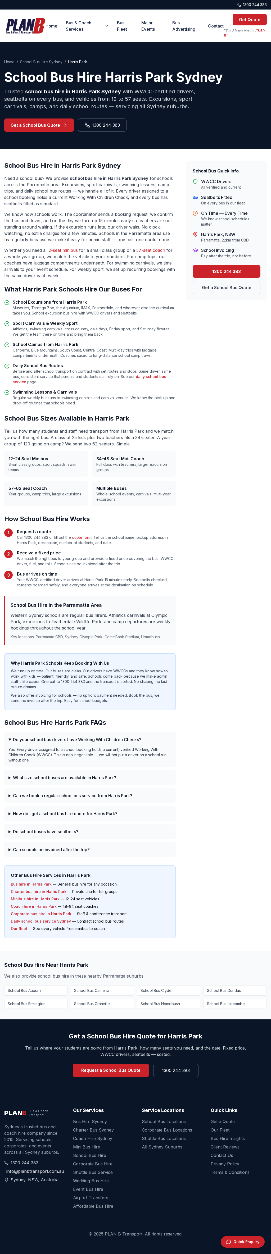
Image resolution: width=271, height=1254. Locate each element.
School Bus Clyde (156, 990)
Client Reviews (225, 1147)
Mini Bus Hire (86, 1147)
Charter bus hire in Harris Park (38, 891)
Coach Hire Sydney (92, 1138)
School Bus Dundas (224, 990)
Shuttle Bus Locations (164, 1138)
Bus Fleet (122, 26)
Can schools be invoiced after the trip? (51, 849)
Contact (216, 26)
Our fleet (19, 928)
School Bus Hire (89, 1155)
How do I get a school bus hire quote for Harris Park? (65, 813)
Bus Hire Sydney (90, 1121)
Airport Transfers (90, 1197)
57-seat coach (150, 250)
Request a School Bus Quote (111, 1070)
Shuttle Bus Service (93, 1172)
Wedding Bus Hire (91, 1180)
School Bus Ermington (27, 1003)
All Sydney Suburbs (162, 1147)
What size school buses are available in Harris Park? (64, 777)
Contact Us (222, 1155)
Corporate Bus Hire (92, 1163)
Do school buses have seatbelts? (45, 831)
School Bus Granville (92, 1003)
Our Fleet (220, 1130)
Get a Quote (223, 1121)
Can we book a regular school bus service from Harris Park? (72, 795)
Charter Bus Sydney (93, 1130)
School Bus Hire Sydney (41, 62)
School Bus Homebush (160, 1003)
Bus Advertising (183, 26)
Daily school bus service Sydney (41, 921)
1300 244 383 (255, 4)
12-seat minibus (62, 250)
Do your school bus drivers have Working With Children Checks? (77, 739)
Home (51, 26)
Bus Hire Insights (228, 1138)
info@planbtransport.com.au (33, 1171)
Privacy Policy (225, 1163)
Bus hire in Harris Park (31, 884)
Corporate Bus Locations (167, 1130)
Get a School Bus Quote (35, 125)
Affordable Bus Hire (93, 1206)
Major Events (148, 26)
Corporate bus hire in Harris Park (41, 913)
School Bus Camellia (91, 990)
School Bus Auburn (24, 990)
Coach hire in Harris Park (34, 906)
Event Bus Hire (88, 1189)
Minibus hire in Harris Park (35, 899)
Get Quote (249, 19)
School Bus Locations (164, 1121)
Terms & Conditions (230, 1172)
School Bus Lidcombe (226, 1003)
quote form (81, 537)
